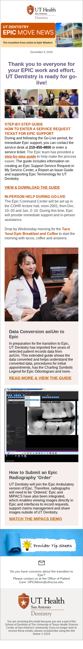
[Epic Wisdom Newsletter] (41, 35)
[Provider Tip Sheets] (41, 542)
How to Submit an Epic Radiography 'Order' (33, 475)
